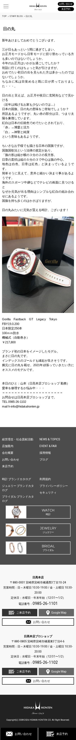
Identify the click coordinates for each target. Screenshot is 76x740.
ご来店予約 (23, 612)
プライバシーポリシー (54, 485)
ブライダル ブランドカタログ (18, 499)
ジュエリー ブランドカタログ (18, 488)
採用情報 (45, 452)
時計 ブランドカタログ (16, 479)
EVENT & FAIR (48, 446)
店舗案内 (7, 446)
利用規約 (45, 479)
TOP (4, 16)
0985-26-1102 (45, 662)
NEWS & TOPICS (50, 439)
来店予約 (62, 734)
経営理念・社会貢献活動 (17, 439)
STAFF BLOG (16, 16)
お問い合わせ (23, 734)
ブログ (44, 459)
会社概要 (7, 452)
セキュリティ (48, 492)
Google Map (58, 612)
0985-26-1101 (45, 603)
